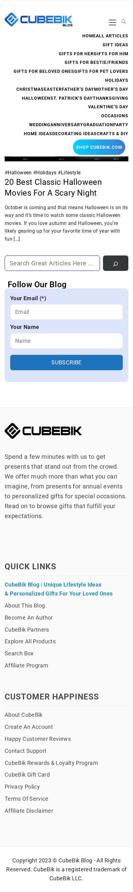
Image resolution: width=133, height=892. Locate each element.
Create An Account (29, 727)
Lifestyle (70, 173)
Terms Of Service (27, 798)
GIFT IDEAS (115, 44)
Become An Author (29, 617)
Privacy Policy (22, 786)
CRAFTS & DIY (112, 133)
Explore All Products (30, 641)
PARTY (120, 124)
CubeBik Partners (27, 629)
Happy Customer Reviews (38, 739)
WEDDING (39, 124)
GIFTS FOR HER (76, 53)
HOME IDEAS (38, 133)
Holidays (46, 173)
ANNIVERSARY (66, 124)
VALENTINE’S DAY (108, 106)
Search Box (19, 653)
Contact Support (25, 751)
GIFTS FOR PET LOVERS (101, 71)
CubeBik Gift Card (27, 774)
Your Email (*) (28, 298)
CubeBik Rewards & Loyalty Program (51, 763)
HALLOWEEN (36, 98)
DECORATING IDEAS (74, 133)
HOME (89, 35)
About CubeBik (24, 715)
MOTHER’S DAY (111, 89)
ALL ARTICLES (112, 35)
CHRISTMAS (30, 89)
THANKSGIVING (110, 98)
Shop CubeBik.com (99, 147)
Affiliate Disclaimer (29, 810)
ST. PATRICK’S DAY (71, 98)
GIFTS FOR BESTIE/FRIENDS (96, 62)
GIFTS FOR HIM (111, 53)
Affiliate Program (26, 665)
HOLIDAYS (116, 80)
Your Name (24, 327)
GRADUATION (98, 124)
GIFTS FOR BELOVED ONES (44, 71)
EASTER (53, 89)
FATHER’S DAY (78, 89)
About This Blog (25, 605)
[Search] (115, 263)
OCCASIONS (114, 115)
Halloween (20, 173)
